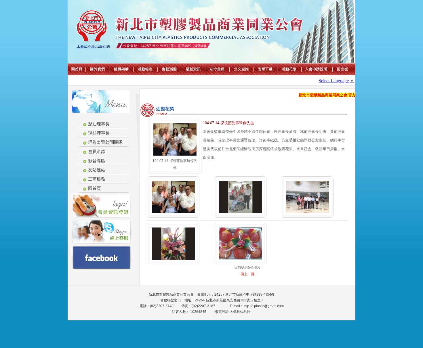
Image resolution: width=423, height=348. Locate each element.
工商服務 (96, 179)
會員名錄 (96, 151)
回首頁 (94, 188)
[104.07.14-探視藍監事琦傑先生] (175, 156)
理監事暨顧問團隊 (105, 142)
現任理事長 (99, 133)
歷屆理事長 (99, 123)
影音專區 (96, 160)
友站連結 (96, 169)
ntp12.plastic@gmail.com (263, 306)
